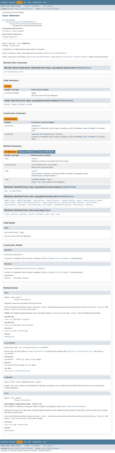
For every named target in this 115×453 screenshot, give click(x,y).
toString (88, 205)
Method (30, 9)
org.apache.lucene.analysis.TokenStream (25, 24)
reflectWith (47, 205)
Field (17, 9)
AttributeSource (83, 68)
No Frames (35, 6)
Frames (27, 6)
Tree (29, 2)
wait (47, 214)
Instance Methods (26, 152)
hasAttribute (91, 202)
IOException (25, 299)
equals (99, 200)
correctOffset (37, 165)
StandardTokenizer (10, 37)
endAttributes (89, 200)
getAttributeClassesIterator (29, 202)
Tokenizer (35, 126)
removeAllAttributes (62, 205)
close (33, 158)
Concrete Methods (46, 152)
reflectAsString (33, 205)
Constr (23, 9)
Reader (16, 93)
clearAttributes (52, 200)
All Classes (48, 6)
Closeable (6, 31)
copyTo (79, 200)
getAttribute (9, 202)
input (33, 93)
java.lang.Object (8, 20)
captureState (38, 200)
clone (6, 214)
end (5, 191)
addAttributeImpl (24, 200)
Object (47, 210)
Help (44, 2)
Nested (10, 9)
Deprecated (37, 2)
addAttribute (9, 200)
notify (31, 214)
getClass (23, 214)
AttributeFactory (47, 134)
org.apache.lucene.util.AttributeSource (21, 22)
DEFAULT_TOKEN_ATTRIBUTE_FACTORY (18, 104)
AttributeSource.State (13, 72)
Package (12, 2)
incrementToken (15, 191)
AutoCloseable (18, 31)
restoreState (78, 205)
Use (25, 2)
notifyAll (40, 214)
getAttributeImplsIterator (73, 202)
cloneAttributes (67, 200)
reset (33, 171)
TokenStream (14, 46)
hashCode (21, 205)
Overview (4, 2)
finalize (14, 214)
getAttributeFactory (51, 202)
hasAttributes (10, 205)
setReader (35, 179)
